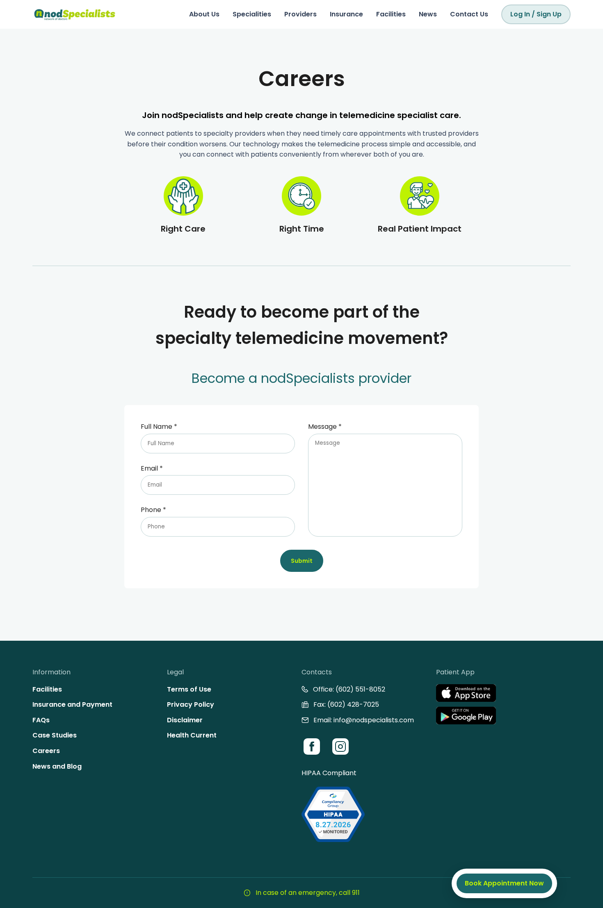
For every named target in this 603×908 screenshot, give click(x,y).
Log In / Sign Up (536, 14)
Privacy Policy (190, 704)
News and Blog (57, 766)
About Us (204, 14)
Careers (46, 751)
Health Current (192, 735)
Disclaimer (185, 720)
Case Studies (54, 735)
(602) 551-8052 (360, 689)
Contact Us (469, 14)
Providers (300, 14)
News (428, 14)
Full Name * (159, 426)
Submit (302, 561)
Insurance (346, 14)
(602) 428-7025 (353, 704)
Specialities (252, 14)
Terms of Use (189, 689)
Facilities (391, 14)
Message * (325, 426)
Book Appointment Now (504, 883)
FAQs (41, 720)
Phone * (153, 509)
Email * (152, 468)
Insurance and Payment (72, 704)
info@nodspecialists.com (373, 720)
